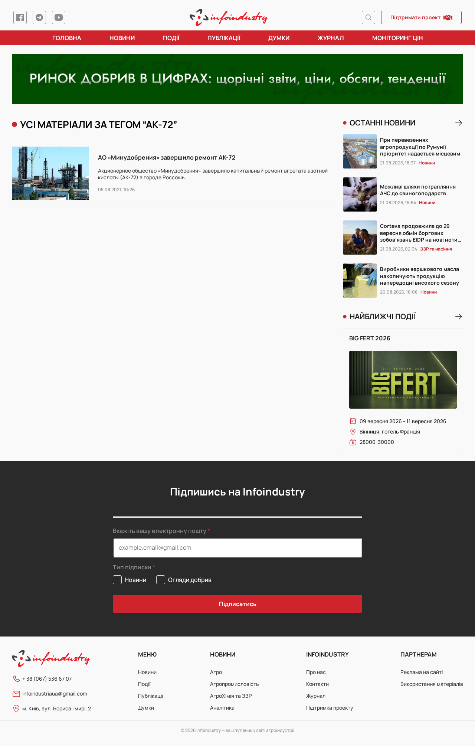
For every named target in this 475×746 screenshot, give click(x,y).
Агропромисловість (234, 683)
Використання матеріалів (431, 683)
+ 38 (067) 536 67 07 (47, 678)
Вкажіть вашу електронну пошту (159, 531)
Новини (122, 38)
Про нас (316, 671)
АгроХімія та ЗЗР (231, 695)
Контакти (317, 683)
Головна (66, 38)
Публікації (223, 38)
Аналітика (222, 707)
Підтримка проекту (329, 707)
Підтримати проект (415, 17)
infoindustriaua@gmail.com (54, 693)
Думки (278, 38)
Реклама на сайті (421, 671)
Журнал (331, 38)
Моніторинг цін (397, 38)
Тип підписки (132, 567)
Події (171, 38)
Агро (216, 671)
